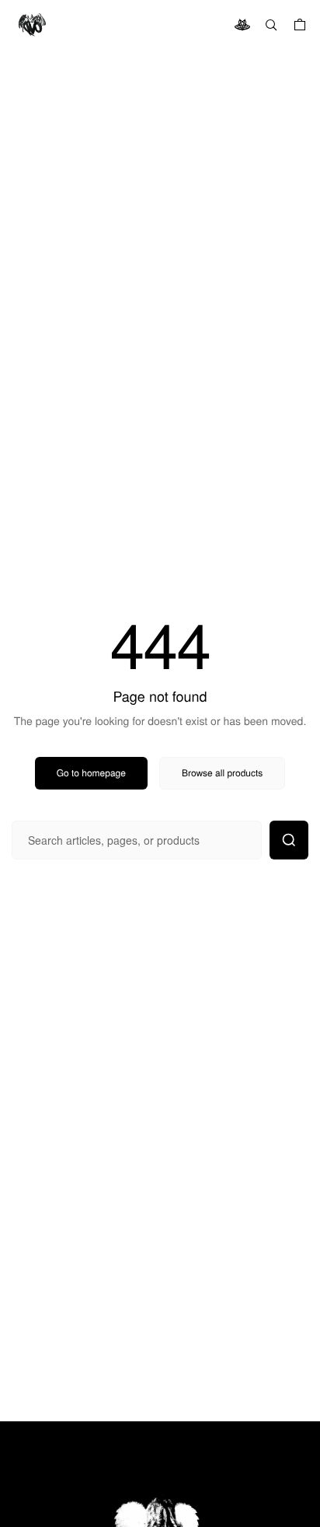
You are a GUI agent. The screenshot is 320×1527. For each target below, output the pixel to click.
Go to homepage (91, 772)
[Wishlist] (242, 25)
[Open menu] (31, 24)
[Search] (271, 25)
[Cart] (300, 25)
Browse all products (222, 772)
